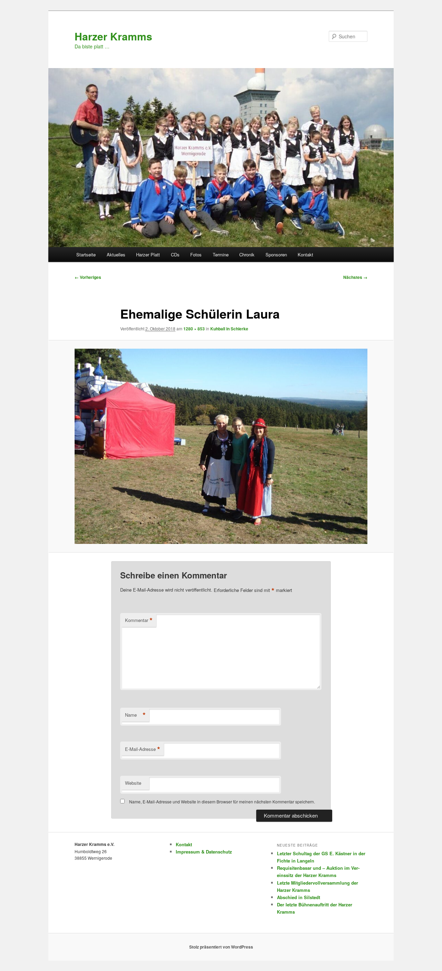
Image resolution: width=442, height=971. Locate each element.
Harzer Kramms (113, 36)
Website (133, 783)
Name (135, 714)
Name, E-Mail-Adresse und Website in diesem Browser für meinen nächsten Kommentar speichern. (222, 801)
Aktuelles (116, 254)
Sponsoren (276, 254)
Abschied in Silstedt (298, 897)
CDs (175, 254)
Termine (221, 254)
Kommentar (139, 620)
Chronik (246, 254)
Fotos (196, 254)
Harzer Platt (148, 254)
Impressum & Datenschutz (204, 851)
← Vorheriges (88, 277)
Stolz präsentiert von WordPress (221, 947)
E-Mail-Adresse (142, 749)
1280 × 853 (194, 329)
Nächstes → (355, 277)
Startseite (86, 254)
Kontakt (305, 254)
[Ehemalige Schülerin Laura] (221, 446)
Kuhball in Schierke (229, 329)
